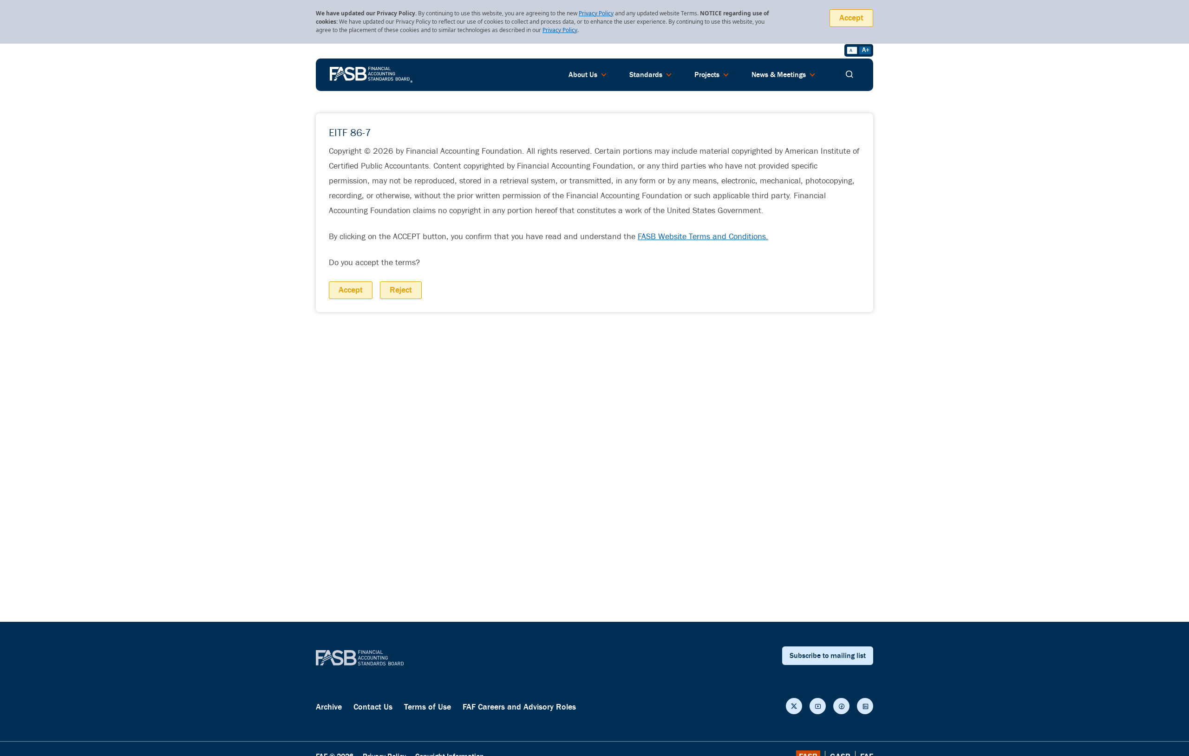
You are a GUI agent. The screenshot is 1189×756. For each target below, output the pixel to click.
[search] (849, 75)
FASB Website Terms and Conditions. (703, 236)
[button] (794, 706)
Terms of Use (427, 707)
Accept (851, 18)
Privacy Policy (596, 13)
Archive (329, 707)
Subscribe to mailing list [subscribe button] (828, 655)
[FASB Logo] (371, 74)
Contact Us (372, 707)
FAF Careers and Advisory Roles (519, 707)
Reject (401, 290)
